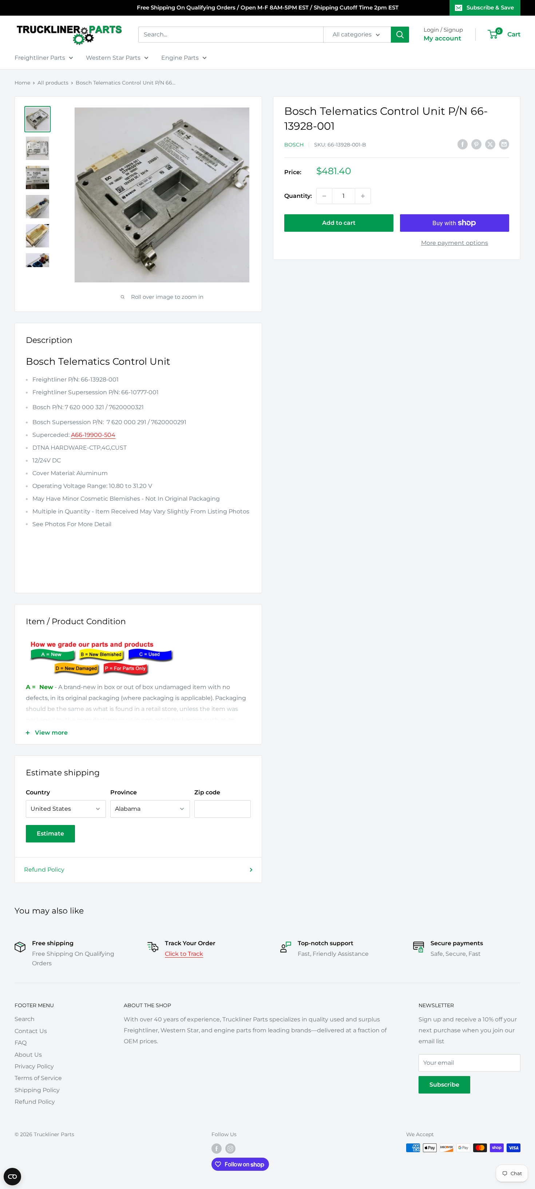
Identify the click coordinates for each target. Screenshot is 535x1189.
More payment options (454, 242)
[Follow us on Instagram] (230, 1148)
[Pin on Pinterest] (476, 143)
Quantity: (298, 195)
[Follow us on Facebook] (216, 1148)
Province (123, 792)
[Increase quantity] (362, 196)
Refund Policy (44, 869)
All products (52, 82)
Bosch (294, 144)
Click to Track (184, 953)
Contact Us (31, 1031)
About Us (28, 1054)
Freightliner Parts (40, 57)
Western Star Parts (113, 57)
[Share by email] (504, 143)
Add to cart (339, 222)
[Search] (400, 35)
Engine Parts (180, 57)
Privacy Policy (34, 1066)
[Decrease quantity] (324, 196)
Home (22, 82)
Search (25, 1019)
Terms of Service (38, 1078)
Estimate (50, 833)
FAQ (21, 1042)
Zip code (207, 792)
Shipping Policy (37, 1090)
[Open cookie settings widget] (12, 1176)
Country (38, 792)
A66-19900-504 (93, 434)
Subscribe (444, 1084)
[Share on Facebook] (462, 143)
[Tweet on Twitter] (490, 143)
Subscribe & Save (490, 7)
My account (442, 38)
